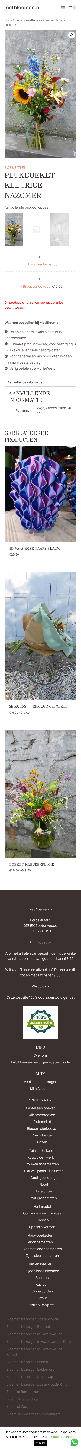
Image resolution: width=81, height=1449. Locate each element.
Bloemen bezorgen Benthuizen (31, 1326)
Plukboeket (42, 1121)
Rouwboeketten (40, 1235)
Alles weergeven (42, 1115)
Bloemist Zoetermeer (23, 1406)
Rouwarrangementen (42, 1164)
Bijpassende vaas (36, 286)
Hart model (42, 1206)
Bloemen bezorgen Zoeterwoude (33, 1319)
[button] (71, 35)
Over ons (40, 1055)
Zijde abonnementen (42, 1255)
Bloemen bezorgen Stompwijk (30, 1376)
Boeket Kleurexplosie (31, 864)
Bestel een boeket (40, 1108)
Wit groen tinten (44, 1198)
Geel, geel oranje (44, 1177)
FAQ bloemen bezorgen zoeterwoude (40, 1062)
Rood (44, 1184)
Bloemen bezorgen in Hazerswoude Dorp (39, 1341)
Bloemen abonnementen (42, 1248)
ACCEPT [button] (40, 1442)
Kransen (42, 1220)
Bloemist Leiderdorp (22, 1399)
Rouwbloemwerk (41, 1157)
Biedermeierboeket (42, 1128)
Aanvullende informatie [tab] (25, 382)
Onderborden (42, 1291)
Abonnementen (40, 1242)
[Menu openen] (63, 7)
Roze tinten (44, 1191)
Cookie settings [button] (61, 1437)
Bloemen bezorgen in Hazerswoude (35, 1334)
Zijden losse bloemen (42, 1271)
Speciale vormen (42, 1226)
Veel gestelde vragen (40, 1081)
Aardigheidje (42, 1135)
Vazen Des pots (42, 1304)
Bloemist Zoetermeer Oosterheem (33, 1414)
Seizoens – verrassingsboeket (38, 706)
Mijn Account (40, 1088)
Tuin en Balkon (40, 1150)
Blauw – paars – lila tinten (44, 1171)
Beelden (42, 1277)
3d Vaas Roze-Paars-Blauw (34, 548)
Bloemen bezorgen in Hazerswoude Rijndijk (35, 1352)
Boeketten (16, 167)
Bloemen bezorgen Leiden (27, 1362)
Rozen (42, 1142)
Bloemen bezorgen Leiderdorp (30, 1369)
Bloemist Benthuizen (23, 1391)
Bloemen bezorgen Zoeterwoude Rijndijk (39, 1384)
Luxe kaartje (37, 264)
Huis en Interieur (40, 1264)
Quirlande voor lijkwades (42, 1213)
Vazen (42, 1298)
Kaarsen (42, 1284)
